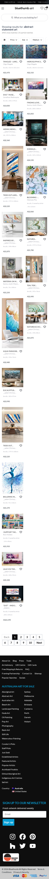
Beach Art (6, 704)
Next (39, 642)
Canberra (28, 709)
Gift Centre (20, 665)
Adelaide (28, 700)
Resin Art (6, 730)
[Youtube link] (35, 849)
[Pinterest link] (35, 840)
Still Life (5, 734)
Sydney (27, 692)
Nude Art (6, 713)
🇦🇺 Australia (17, 788)
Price (12, 40)
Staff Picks (6, 748)
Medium (36, 40)
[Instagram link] (14, 840)
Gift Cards (32, 665)
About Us (6, 660)
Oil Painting (7, 717)
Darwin (27, 717)
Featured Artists (9, 761)
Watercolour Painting (11, 738)
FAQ (27, 669)
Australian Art (8, 700)
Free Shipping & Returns (12, 669)
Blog (15, 660)
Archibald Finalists (10, 769)
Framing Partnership (11, 673)
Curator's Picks (8, 744)
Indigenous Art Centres (12, 778)
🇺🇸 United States (19, 791)
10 (30, 642)
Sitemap (38, 673)
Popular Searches (9, 677)
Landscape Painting (10, 709)
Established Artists (10, 757)
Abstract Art (7, 696)
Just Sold (6, 752)
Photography (7, 726)
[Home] (24, 8)
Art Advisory (7, 665)
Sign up (8, 822)
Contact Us (27, 673)
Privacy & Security (21, 872)
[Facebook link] (24, 840)
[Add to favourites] (21, 61)
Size (23, 40)
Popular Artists (8, 765)
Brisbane (28, 704)
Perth (26, 713)
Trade (28, 660)
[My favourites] (42, 8)
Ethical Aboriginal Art (11, 773)
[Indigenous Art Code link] (24, 857)
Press (21, 660)
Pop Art (5, 721)
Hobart (27, 721)
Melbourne (29, 696)
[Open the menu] (2, 8)
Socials (22, 677)
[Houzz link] (14, 849)
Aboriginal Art (8, 692)
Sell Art (5, 782)
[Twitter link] (24, 849)
